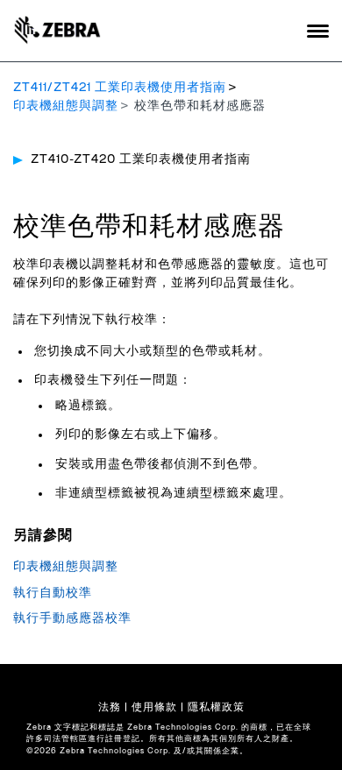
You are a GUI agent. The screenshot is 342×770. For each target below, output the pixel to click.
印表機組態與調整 (65, 106)
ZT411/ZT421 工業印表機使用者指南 (119, 87)
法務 (109, 707)
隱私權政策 (216, 707)
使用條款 (154, 707)
